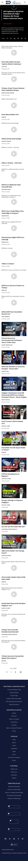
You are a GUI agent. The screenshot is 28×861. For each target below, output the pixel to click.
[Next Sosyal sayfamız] (5, 839)
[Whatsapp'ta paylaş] (11, 38)
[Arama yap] (25, 2)
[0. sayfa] (11, 672)
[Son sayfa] (20, 672)
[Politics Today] (14, 822)
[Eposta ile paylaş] (18, 38)
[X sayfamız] (9, 839)
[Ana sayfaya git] (13, 2)
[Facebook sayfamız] (18, 839)
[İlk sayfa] (7, 672)
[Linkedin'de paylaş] (14, 38)
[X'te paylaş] (7, 38)
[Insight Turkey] (14, 814)
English (15, 844)
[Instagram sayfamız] (14, 839)
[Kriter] (14, 806)
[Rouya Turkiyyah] (14, 829)
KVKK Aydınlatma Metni (8, 849)
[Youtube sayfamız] (22, 839)
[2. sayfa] (15, 672)
